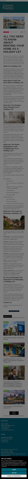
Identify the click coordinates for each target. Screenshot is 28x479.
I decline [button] (14, 472)
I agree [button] (14, 469)
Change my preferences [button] (14, 476)
